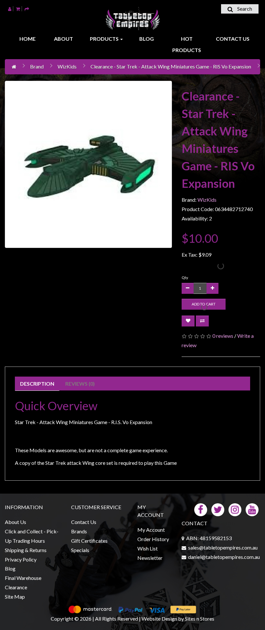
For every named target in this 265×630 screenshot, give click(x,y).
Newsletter (150, 558)
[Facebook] (200, 509)
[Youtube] (252, 509)
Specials (80, 550)
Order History (153, 539)
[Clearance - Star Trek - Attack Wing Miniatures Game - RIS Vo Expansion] (88, 164)
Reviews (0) (80, 383)
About (63, 39)
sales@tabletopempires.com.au (223, 547)
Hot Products (186, 44)
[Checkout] (27, 8)
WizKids (67, 66)
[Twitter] (217, 509)
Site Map (15, 596)
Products (105, 39)
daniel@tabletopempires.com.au (224, 557)
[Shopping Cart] (18, 8)
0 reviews (222, 336)
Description (37, 383)
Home (27, 39)
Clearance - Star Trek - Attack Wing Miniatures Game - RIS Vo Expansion (170, 66)
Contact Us (232, 39)
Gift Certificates (89, 541)
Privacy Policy (21, 559)
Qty (185, 277)
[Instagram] (234, 509)
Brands (79, 531)
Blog (146, 39)
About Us (15, 522)
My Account (151, 530)
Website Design (159, 618)
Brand (37, 66)
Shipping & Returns (26, 550)
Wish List (147, 548)
